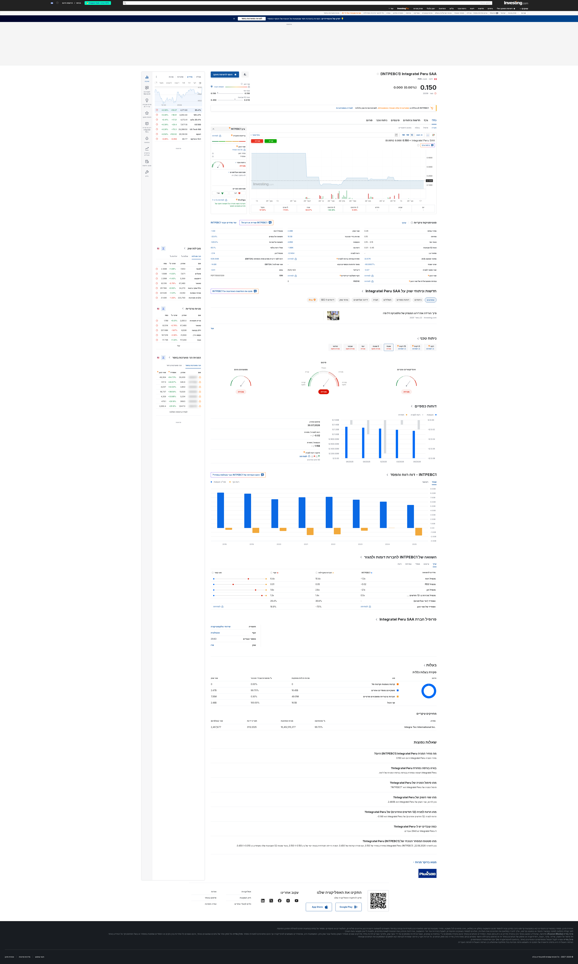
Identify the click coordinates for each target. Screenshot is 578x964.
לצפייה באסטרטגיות (344, 108)
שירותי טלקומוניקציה (220, 626)
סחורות (180, 77)
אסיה (388, 13)
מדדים (190, 77)
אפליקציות (246, 891)
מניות (523, 13)
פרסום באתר (210, 897)
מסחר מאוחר (459, 13)
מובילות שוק (194, 248)
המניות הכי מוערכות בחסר (186, 357)
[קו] (427, 135)
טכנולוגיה (215, 632)
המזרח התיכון (398, 13)
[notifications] (57, 2)
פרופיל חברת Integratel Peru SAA (408, 619)
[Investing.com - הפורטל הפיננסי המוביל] (516, 3)
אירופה (408, 13)
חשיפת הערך (219, 87)
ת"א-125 (197, 115)
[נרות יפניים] (433, 135)
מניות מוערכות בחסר (331, 13)
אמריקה (417, 13)
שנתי (434, 482)
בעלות (417, 128)
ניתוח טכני (381, 120)
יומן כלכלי (431, 9)
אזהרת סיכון (9, 957)
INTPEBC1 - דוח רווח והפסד (413, 474)
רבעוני (425, 482)
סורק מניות (418, 9)
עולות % (184, 256)
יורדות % (173, 256)
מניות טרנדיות (193, 308)
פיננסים (395, 120)
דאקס (198, 134)
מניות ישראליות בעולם (443, 13)
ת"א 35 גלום (195, 119)
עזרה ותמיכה (210, 904)
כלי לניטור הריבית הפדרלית (374, 13)
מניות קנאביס (427, 13)
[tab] (430, 347)
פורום (369, 120)
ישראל (503, 13)
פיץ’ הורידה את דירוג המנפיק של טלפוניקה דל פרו (410, 313)
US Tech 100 (195, 129)
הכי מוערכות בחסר (193, 365)
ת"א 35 (198, 110)
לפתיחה (364, 606)
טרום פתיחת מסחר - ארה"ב (477, 13)
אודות (213, 891)
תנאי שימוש (39, 957)
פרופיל (425, 128)
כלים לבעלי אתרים (243, 904)
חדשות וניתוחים (411, 120)
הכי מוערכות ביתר (174, 365)
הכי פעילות (196, 256)
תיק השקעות (245, 897)
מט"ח (198, 77)
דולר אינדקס (196, 139)
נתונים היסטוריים (405, 128)
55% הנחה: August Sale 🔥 (97, 3)
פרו (212, 645)
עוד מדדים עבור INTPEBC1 (223, 222)
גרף (426, 120)
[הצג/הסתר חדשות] (396, 135)
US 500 (197, 124)
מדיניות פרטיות (24, 957)
